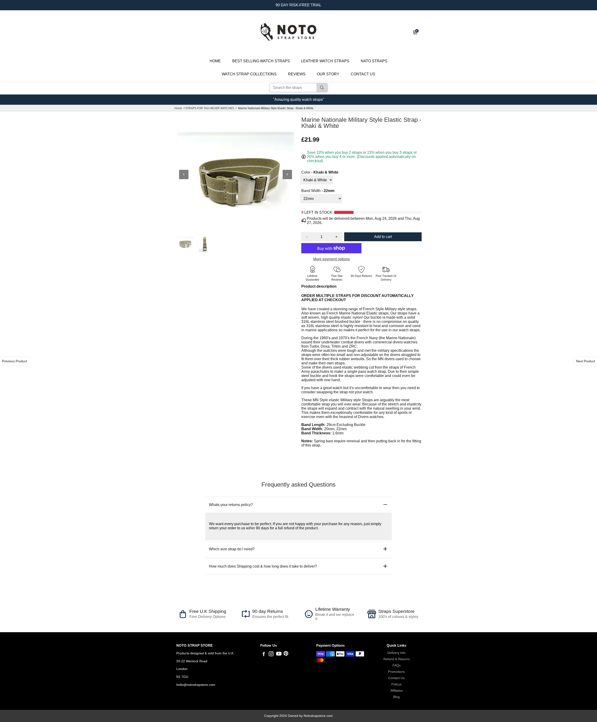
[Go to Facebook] (263, 654)
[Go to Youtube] (279, 654)
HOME (215, 61)
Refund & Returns (396, 659)
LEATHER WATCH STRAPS (325, 61)
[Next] (287, 174)
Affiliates (396, 690)
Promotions (396, 671)
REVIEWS (296, 74)
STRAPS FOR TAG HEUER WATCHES (209, 108)
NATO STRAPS (374, 61)
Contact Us (396, 678)
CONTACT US (363, 74)
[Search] (321, 87)
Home (178, 108)
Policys (396, 684)
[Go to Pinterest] (286, 654)
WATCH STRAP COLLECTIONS (249, 74)
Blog (396, 697)
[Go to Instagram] (271, 654)
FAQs (396, 665)
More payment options (331, 259)
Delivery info (396, 653)
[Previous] (183, 174)
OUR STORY (328, 74)
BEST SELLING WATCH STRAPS (261, 61)
